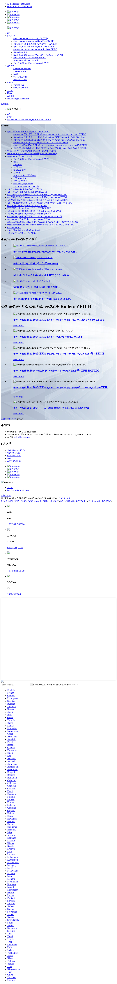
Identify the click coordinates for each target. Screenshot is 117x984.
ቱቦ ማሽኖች (81, 501)
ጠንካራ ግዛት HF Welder (24, 175)
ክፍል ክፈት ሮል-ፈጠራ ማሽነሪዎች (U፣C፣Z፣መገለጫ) (38, 55)
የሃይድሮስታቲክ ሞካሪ (23, 183)
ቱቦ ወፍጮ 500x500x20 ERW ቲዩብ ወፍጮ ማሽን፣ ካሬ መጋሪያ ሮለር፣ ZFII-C (49, 134)
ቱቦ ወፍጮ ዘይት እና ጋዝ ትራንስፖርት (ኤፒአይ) (35, 44)
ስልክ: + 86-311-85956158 (19, 6)
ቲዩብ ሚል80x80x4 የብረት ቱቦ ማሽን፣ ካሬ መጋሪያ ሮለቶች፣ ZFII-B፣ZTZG (56, 370)
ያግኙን (10, 90)
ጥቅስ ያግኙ (18, 325)
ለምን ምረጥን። (20, 79)
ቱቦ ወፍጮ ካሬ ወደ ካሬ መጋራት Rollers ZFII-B (35, 49)
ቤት (9, 33)
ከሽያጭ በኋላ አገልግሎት (18, 98)
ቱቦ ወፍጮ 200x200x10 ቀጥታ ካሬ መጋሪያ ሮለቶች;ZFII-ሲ (40, 142)
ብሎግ (10, 82)
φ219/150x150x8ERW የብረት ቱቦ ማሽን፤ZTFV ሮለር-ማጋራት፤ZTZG (40, 224)
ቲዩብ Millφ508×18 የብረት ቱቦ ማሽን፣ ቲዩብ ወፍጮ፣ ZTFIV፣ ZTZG (39, 202)
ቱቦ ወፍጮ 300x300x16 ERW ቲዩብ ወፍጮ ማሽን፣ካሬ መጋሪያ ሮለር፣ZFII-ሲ (49, 137)
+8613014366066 (16, 524)
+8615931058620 (16, 571)
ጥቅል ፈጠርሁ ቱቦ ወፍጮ (99, 501)
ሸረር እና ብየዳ (19, 170)
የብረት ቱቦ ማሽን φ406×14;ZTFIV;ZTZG (27, 205)
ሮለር (15, 161)
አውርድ (10, 96)
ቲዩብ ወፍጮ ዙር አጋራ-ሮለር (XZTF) (30, 38)
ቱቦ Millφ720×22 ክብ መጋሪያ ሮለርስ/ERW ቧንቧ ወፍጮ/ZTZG (37, 197)
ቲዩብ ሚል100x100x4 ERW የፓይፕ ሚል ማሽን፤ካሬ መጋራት (48, 336)
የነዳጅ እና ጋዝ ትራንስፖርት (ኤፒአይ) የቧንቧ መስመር (31, 150)
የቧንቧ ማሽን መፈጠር (31, 501)
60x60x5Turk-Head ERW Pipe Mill (35, 286)
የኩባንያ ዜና (18, 85)
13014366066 (14, 594)
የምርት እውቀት (20, 87)
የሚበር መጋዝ (19, 178)
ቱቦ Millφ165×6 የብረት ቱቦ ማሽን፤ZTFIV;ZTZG (42, 298)
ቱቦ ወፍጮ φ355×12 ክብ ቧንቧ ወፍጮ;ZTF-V (29, 219)
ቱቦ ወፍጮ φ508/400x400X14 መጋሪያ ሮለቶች (29, 213)
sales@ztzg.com (22, 437)
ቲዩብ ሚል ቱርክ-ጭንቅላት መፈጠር (29, 57)
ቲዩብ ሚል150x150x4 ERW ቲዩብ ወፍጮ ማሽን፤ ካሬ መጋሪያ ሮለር (51, 407)
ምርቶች (11, 35)
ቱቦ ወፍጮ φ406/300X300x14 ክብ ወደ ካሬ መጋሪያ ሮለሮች (34, 216)
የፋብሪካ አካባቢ (20, 76)
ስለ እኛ (10, 65)
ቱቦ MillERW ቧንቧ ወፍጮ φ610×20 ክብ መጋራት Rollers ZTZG (38, 200)
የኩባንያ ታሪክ (19, 71)
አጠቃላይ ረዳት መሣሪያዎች (25, 60)
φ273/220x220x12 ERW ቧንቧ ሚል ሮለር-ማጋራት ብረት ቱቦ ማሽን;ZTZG (42, 222)
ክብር (15, 74)
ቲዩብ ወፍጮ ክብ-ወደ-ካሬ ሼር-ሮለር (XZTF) (33, 41)
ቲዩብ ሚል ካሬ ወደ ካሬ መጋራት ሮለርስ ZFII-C (34, 46)
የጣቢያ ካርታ (65, 498)
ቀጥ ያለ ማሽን (20, 181)
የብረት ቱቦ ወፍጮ (51, 501)
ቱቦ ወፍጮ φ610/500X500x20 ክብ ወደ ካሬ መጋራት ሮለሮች (35, 211)
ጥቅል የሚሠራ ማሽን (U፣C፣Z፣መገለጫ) (35, 263)
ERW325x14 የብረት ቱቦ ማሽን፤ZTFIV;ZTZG (29, 208)
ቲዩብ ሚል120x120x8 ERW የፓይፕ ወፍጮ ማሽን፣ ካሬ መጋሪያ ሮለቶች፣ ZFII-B (50, 148)
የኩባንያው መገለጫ (22, 68)
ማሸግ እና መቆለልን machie (26, 186)
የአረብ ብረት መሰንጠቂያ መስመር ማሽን (31, 63)
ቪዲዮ (10, 93)
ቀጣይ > (9, 418)
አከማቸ (16, 172)
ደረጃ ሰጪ (18, 167)
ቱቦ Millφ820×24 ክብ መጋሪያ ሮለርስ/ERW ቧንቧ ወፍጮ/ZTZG (37, 194)
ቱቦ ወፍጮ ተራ (20, 52)
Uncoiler (17, 164)
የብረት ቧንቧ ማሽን (10, 501)
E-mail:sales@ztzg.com (18, 3)
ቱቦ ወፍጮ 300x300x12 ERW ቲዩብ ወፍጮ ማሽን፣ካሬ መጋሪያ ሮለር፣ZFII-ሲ (49, 139)
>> (14, 418)
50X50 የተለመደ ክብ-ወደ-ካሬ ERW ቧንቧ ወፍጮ (41, 275)
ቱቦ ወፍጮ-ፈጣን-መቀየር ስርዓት (22, 233)
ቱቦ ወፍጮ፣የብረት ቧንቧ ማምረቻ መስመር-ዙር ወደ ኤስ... (45, 251)
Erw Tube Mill (67, 501)
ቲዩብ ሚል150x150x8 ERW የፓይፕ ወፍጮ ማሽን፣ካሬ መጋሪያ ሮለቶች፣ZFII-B (50, 145)
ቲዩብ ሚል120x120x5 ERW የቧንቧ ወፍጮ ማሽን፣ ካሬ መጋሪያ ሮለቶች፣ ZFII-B (58, 353)
